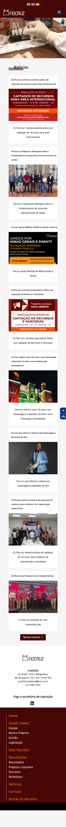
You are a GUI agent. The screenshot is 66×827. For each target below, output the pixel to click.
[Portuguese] (28, 5)
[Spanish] (37, 5)
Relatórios (15, 777)
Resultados (17, 757)
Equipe (13, 728)
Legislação (16, 742)
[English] (33, 5)
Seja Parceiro (19, 750)
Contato (15, 791)
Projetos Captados (21, 767)
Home (13, 716)
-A (63, 410)
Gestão (13, 738)
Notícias (15, 784)
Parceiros (15, 772)
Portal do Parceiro (23, 799)
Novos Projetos (19, 733)
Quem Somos (19, 723)
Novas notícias (32, 637)
